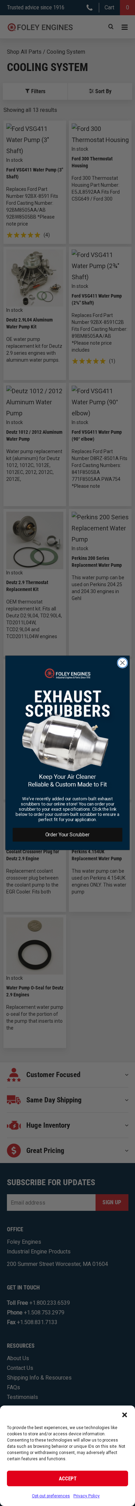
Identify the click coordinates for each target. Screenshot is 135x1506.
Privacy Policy (86, 1496)
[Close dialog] (122, 663)
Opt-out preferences (51, 1496)
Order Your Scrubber (67, 835)
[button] (124, 1414)
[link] (68, 728)
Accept (67, 1479)
